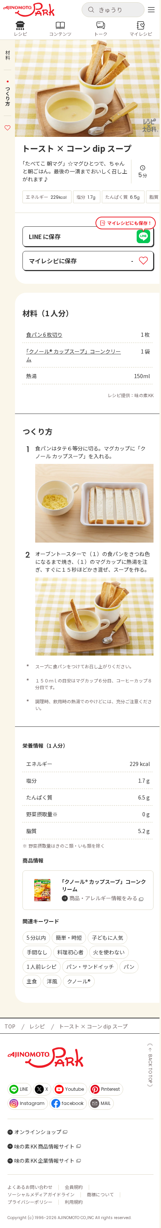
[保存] (7, 127)
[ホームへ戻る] (29, 10)
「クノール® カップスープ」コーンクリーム (73, 355)
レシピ (37, 1026)
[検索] (90, 10)
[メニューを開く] (151, 9)
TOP (9, 1026)
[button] (113, 9)
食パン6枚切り (44, 334)
